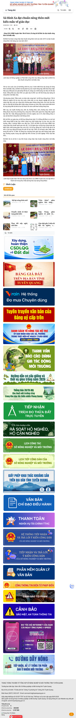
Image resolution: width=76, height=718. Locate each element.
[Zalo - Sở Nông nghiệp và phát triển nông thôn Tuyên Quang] (72, 586)
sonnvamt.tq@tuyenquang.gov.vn (34, 693)
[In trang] (35, 29)
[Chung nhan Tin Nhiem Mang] (38, 714)
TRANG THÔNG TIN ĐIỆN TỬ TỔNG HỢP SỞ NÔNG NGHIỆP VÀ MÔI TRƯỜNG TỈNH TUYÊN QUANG (32, 683)
